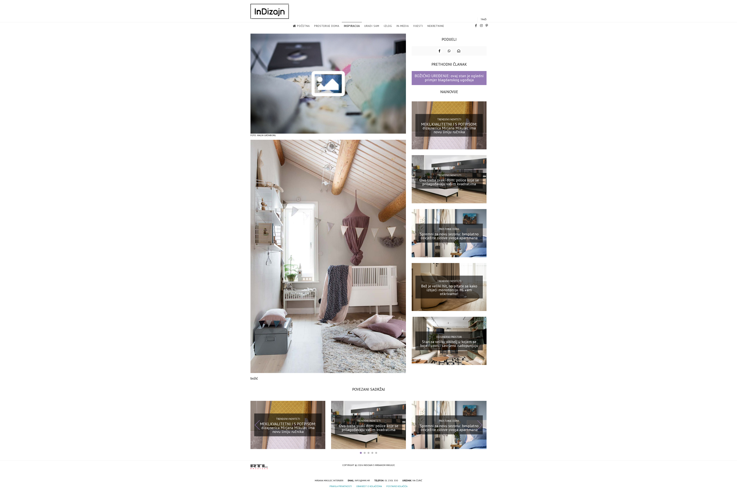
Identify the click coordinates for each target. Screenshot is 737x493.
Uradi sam (371, 26)
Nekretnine (435, 26)
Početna (303, 26)
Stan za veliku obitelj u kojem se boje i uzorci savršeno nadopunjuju (449, 343)
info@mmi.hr (362, 480)
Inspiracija (352, 26)
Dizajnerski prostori (449, 336)
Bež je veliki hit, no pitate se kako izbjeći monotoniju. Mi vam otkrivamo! (449, 289)
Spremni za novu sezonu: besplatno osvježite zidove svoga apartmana (449, 236)
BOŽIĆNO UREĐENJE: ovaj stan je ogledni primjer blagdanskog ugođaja (449, 77)
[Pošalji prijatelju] (459, 51)
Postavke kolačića (396, 486)
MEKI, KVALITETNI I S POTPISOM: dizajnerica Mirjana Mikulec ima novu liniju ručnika (449, 128)
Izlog (388, 26)
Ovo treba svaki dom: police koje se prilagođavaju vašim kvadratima (449, 182)
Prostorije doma (326, 26)
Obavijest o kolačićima (369, 486)
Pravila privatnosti (341, 486)
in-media (402, 26)
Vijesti (418, 26)
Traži (484, 19)
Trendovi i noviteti (449, 119)
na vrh (483, 465)
